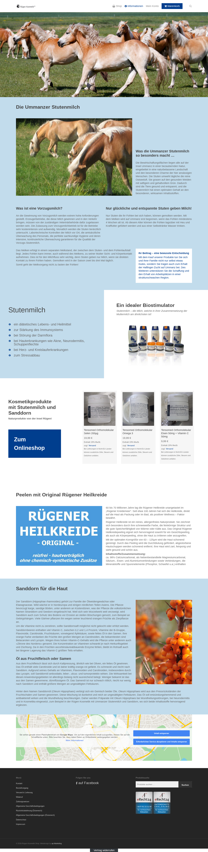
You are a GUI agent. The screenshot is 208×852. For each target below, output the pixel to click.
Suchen (185, 785)
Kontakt (19, 783)
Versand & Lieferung (24, 792)
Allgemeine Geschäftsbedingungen (30, 806)
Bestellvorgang (22, 788)
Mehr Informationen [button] (74, 740)
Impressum (20, 824)
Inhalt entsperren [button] (161, 733)
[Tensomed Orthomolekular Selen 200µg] (99, 409)
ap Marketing (57, 844)
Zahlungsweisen (22, 801)
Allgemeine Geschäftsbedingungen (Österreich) (35, 815)
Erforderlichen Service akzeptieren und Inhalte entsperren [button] (161, 742)
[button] (34, 443)
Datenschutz (21, 820)
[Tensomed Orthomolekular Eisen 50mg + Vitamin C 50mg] (177, 409)
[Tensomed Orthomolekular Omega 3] (138, 409)
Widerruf (19, 797)
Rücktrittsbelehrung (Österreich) (29, 811)
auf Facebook (88, 783)
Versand (92, 445)
